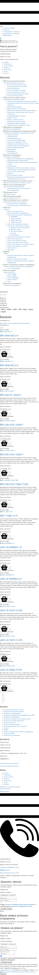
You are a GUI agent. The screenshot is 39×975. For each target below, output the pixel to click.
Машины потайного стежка (15, 119)
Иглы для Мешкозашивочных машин (18, 94)
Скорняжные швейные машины (16, 123)
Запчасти (6, 67)
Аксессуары (10, 249)
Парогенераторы (12, 136)
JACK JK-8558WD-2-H (11, 578)
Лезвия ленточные (16, 222)
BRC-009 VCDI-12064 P (11, 454)
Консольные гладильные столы (16, 142)
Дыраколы (10, 173)
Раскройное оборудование (12, 157)
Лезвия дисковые (16, 218)
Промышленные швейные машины (14, 99)
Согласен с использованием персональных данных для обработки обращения (18, 959)
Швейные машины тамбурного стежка (18, 125)
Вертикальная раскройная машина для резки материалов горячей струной (20, 178)
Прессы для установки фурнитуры (14, 186)
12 (0, 328)
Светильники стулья (10, 194)
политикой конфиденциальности (21, 906)
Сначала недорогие (13, 323)
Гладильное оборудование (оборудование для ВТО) (19, 133)
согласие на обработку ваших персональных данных (19, 972)
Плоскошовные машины (14, 107)
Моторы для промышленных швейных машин (17, 182)
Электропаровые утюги (14, 138)
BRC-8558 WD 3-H (9, 365)
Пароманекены (11, 149)
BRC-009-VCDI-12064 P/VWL (14, 484)
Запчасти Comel (12, 279)
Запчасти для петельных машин (16, 240)
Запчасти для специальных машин (17, 224)
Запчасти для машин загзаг (15, 211)
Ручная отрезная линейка (15, 175)
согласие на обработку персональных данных (20, 904)
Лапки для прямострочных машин (17, 259)
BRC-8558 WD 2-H (9, 335)
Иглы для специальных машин (16, 90)
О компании (7, 64)
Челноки (13, 233)
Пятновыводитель (12, 153)
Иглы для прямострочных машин (17, 86)
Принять (3, 974)
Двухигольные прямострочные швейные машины (22, 110)
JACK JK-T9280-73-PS (11, 669)
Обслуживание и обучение (12, 31)
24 (2, 328)
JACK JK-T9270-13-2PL (11, 640)
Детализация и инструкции (12, 33)
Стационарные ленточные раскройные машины (21, 169)
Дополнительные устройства (15, 147)
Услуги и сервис (8, 66)
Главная (6, 62)
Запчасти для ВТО (9, 272)
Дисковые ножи (11, 166)
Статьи (6, 71)
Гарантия (6, 30)
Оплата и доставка (9, 28)
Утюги (9, 281)
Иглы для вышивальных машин (16, 92)
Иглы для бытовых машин (15, 95)
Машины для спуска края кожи (16, 121)
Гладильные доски (12, 135)
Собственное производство (12, 285)
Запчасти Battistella (13, 278)
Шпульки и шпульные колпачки (20, 228)
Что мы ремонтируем (13, 268)
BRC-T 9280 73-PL (9, 515)
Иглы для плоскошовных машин (16, 84)
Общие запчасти (12, 248)
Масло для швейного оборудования (18, 213)
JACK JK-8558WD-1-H (11, 547)
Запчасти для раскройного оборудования (19, 215)
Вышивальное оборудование (12, 129)
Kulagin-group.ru (5, 791)
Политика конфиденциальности (9, 766)
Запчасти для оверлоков (14, 238)
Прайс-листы (7, 69)
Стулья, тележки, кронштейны (16, 171)
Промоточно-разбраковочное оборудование (20, 159)
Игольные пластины (17, 231)
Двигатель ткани (15, 229)
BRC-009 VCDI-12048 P (11, 424)
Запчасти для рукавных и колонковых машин (20, 244)
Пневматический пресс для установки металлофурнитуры (18, 189)
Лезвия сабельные (16, 220)
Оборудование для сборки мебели (17, 160)
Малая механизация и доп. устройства (15, 202)
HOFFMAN (14, 217)
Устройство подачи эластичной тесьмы (18, 205)
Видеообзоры (8, 35)
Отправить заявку (6, 909)
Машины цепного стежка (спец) (16, 108)
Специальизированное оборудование (18, 146)
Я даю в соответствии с (18, 905)
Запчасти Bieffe (11, 274)
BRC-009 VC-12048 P (10, 394)
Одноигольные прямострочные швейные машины (22, 101)
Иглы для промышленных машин (13, 83)
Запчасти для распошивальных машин (18, 237)
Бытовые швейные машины (12, 198)
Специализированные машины (16, 116)
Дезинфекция (11, 151)
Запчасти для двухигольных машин (17, 242)
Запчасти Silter (11, 276)
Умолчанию (3, 323)
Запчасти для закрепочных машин (17, 246)
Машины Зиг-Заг (12, 118)
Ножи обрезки (15, 235)
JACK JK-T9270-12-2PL (11, 610)
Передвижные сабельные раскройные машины (21, 168)
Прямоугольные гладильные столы (17, 144)
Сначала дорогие (24, 323)
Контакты (6, 73)
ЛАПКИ (6, 253)
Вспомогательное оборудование (17, 203)
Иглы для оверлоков (13, 88)
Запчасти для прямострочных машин (18, 226)
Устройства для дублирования (16, 140)
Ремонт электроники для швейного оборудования (18, 266)
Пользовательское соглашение (9, 763)
